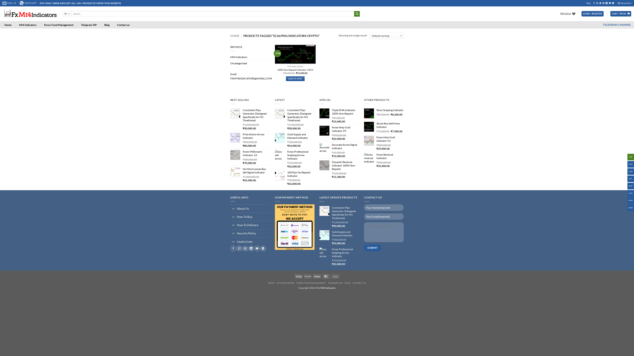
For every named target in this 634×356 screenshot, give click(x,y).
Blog (588, 3)
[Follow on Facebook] (594, 3)
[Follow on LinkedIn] (607, 3)
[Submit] (357, 14)
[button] (625, 3)
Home (8, 24)
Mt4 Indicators (27, 24)
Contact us (123, 24)
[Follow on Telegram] (613, 3)
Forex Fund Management (58, 24)
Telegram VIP (89, 24)
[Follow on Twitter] (600, 3)
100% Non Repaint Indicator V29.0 (295, 69)
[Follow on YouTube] (610, 3)
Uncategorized (238, 63)
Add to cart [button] (295, 79)
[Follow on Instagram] (597, 3)
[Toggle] (233, 208)
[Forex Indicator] (29, 14)
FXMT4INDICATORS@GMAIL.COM (251, 78)
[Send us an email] (603, 3)
